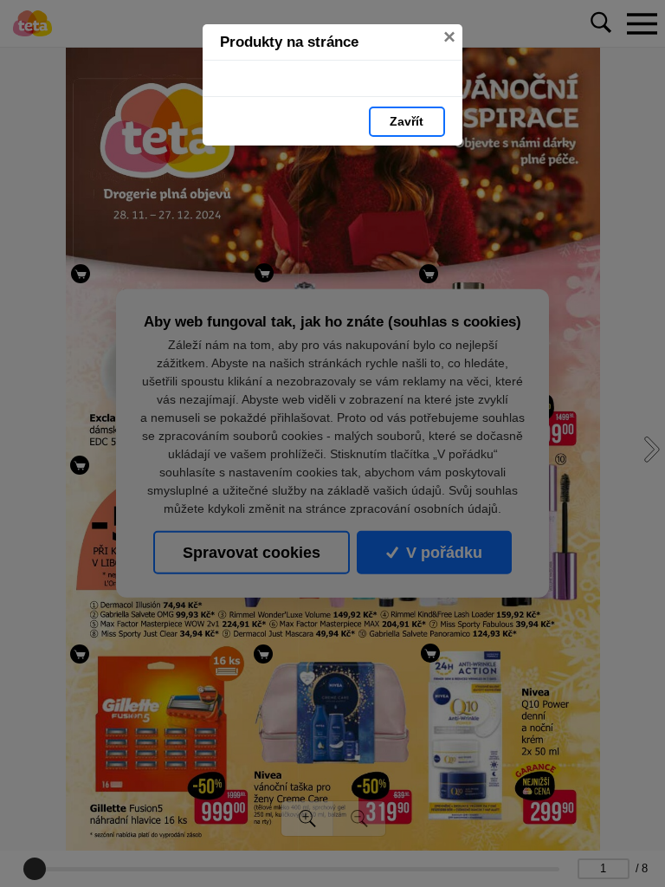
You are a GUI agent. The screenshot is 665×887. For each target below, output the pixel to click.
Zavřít (406, 121)
